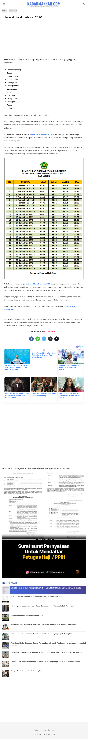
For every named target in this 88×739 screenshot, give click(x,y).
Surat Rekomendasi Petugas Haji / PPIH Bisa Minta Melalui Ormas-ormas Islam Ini (46, 588)
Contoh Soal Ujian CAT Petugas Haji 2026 (27, 615)
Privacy (51, 730)
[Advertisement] (44, 40)
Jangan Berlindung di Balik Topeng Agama (27, 671)
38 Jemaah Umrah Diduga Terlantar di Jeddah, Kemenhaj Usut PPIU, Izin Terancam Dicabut (46, 652)
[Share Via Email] (56, 338)
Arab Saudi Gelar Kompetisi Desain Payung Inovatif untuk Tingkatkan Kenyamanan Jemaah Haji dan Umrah (48, 644)
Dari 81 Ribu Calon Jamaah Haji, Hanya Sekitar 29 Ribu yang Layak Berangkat (41, 634)
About (36, 730)
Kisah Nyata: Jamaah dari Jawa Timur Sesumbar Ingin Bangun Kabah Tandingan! (43, 606)
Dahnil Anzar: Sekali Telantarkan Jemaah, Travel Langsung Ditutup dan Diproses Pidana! (45, 662)
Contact (43, 730)
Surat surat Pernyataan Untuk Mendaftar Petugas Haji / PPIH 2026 (36, 468)
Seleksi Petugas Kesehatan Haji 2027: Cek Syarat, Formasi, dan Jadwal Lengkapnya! (44, 624)
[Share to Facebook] (31, 338)
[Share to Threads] (50, 338)
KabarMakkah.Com (49, 734)
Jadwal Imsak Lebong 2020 (23, 17)
